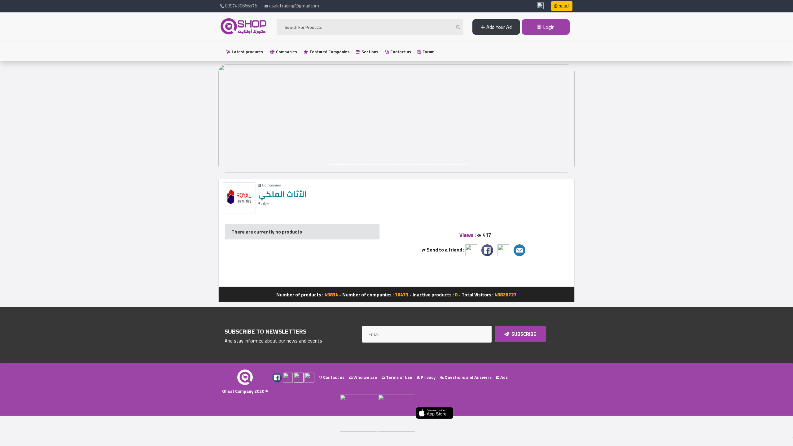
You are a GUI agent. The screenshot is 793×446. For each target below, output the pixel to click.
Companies (286, 51)
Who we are (365, 377)
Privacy (428, 377)
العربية (564, 6)
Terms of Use (398, 377)
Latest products (247, 51)
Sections (369, 51)
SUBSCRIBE (523, 334)
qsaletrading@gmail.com (294, 5)
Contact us (400, 51)
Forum (428, 51)
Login (548, 27)
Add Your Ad (498, 27)
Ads (503, 377)
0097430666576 (240, 5)
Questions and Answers (468, 377)
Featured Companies (329, 51)
